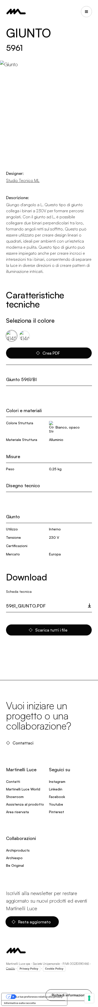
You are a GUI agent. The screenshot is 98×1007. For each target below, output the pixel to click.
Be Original (15, 865)
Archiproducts (18, 850)
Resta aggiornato (34, 921)
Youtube (56, 804)
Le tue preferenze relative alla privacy (39, 996)
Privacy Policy (29, 968)
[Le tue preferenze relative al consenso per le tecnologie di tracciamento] (89, 998)
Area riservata (17, 812)
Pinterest (56, 812)
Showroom (15, 796)
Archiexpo (14, 858)
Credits (10, 968)
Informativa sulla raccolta (20, 1002)
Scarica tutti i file (51, 630)
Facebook (57, 796)
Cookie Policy (54, 968)
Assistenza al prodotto (25, 804)
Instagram (57, 781)
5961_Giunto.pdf (26, 605)
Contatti (13, 781)
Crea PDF (51, 353)
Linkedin (55, 789)
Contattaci (23, 742)
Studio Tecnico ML (22, 180)
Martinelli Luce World (23, 789)
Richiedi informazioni (69, 995)
